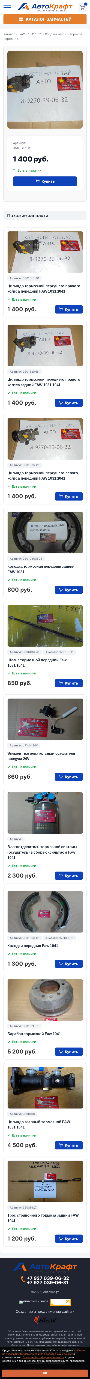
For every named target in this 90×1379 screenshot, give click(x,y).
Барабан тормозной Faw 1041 (34, 1034)
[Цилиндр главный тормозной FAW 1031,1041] (45, 1087)
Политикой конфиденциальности (43, 1357)
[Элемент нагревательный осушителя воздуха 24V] (45, 719)
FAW (21, 34)
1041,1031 (35, 34)
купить (48, 181)
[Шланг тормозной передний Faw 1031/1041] (45, 626)
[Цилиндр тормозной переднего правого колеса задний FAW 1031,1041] (45, 345)
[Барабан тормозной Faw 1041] (45, 1000)
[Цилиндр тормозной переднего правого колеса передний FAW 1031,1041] (45, 252)
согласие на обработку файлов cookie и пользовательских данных (43, 1352)
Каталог (9, 34)
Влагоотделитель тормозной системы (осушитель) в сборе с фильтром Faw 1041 (42, 852)
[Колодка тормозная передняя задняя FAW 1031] (45, 532)
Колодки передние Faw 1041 (32, 946)
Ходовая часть (55, 34)
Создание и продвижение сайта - (45, 1311)
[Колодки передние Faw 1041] (45, 912)
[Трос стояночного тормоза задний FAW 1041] (45, 1181)
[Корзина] (82, 7)
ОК (45, 1373)
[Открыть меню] (7, 7)
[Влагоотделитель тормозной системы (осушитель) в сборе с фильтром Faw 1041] (45, 813)
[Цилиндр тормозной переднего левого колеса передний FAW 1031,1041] (45, 439)
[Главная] (45, 7)
